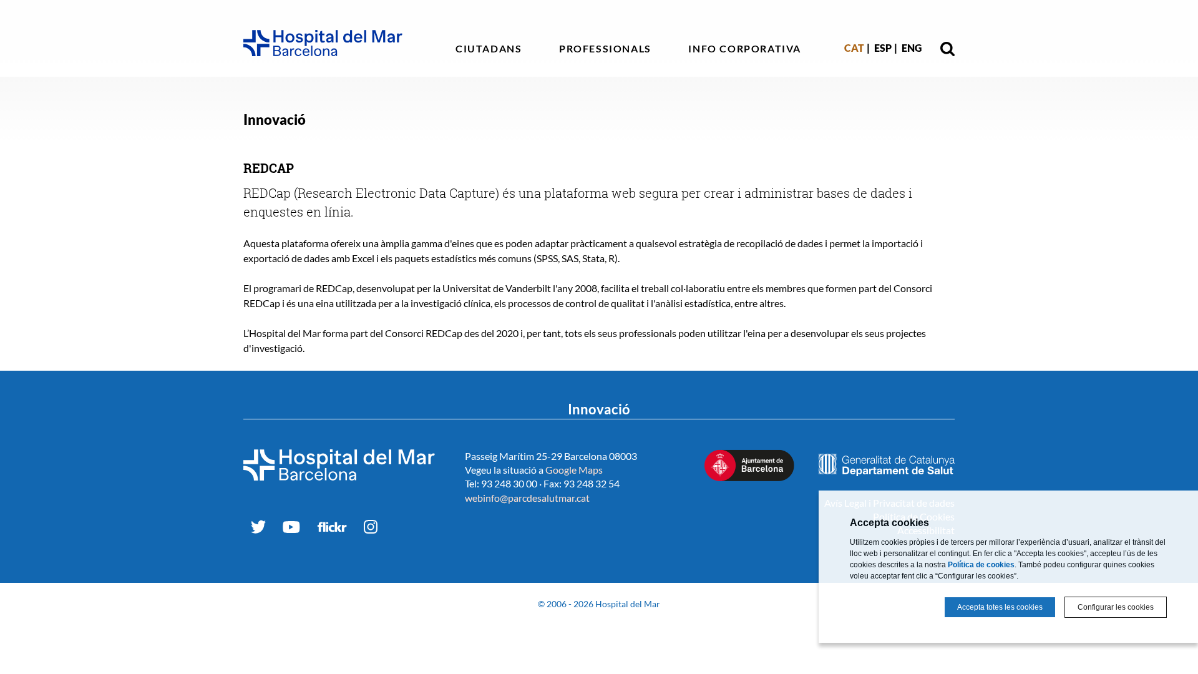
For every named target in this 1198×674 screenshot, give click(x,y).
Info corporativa (744, 48)
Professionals (605, 48)
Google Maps (574, 470)
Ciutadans (488, 48)
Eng (912, 48)
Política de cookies (981, 564)
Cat (854, 48)
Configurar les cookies (1116, 607)
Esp (883, 48)
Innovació (274, 119)
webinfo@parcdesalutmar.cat (527, 498)
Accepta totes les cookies (1000, 607)
